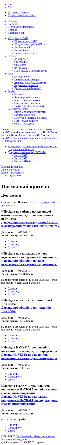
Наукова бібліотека (24, 114)
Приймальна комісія (25, 53)
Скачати (12, 241)
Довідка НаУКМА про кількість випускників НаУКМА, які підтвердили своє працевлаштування (29, 400)
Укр (10, 7)
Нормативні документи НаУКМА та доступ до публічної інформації (32, 148)
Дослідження (21, 76)
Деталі (11, 247)
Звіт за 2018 (20, 155)
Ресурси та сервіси (18, 108)
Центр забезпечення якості (29, 106)
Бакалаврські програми (27, 97)
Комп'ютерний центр (26, 120)
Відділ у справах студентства (30, 111)
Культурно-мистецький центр (30, 117)
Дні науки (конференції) (27, 88)
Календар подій (16, 32)
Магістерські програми (27, 100)
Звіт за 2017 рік (13, 141)
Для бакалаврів (22, 47)
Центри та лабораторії (26, 79)
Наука (11, 73)
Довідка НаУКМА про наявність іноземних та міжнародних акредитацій (29, 356)
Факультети (20, 94)
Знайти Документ (11, 175)
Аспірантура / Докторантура (30, 82)
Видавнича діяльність (26, 85)
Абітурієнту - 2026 (18, 38)
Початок (6, 129)
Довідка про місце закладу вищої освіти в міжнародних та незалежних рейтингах (30, 224)
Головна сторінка (10, 169)
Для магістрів (21, 50)
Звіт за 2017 (7, 135)
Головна (12, 21)
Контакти (13, 24)
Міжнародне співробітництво (30, 70)
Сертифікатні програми (27, 103)
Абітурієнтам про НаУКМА (29, 44)
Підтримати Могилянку (21, 26)
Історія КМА (21, 59)
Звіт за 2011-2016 (23, 161)
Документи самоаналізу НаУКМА (35, 132)
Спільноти (20, 64)
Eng (10, 4)
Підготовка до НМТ (25, 41)
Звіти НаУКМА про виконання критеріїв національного (29, 136)
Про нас (12, 56)
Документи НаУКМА (30, 135)
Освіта (11, 91)
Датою (32, 202)
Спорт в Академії (24, 123)
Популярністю (46, 202)
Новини (12, 29)
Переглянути (15, 244)
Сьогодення (20, 61)
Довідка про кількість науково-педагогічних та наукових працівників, (29, 262)
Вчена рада (20, 67)
